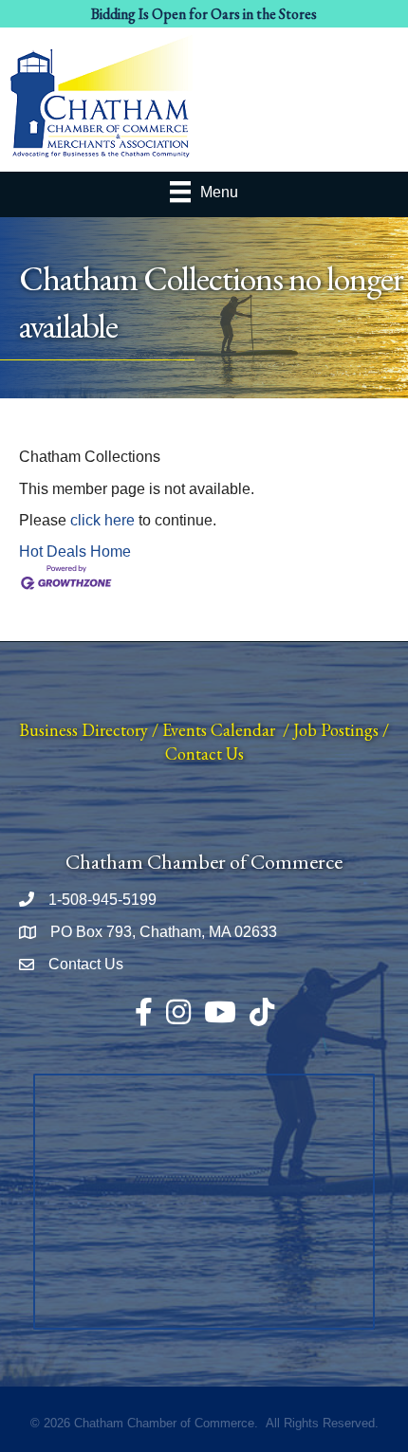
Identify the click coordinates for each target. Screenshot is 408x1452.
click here (102, 520)
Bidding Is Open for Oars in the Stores (204, 14)
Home (110, 551)
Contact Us (204, 753)
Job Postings (336, 730)
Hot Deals (52, 551)
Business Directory (83, 730)
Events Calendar (218, 730)
